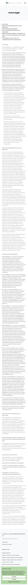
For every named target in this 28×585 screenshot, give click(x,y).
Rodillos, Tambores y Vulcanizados (10, 555)
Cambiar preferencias (14, 581)
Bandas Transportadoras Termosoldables (12, 557)
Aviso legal (4, 542)
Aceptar (14, 576)
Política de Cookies (7, 544)
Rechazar (14, 579)
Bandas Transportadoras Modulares (11, 564)
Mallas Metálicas (6, 553)
